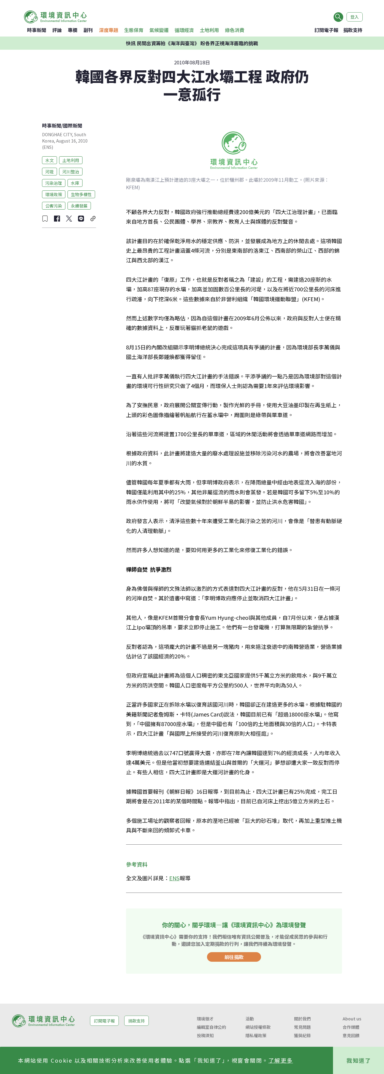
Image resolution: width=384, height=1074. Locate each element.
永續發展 (79, 205)
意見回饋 (351, 1035)
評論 (57, 30)
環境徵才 (205, 1019)
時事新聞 (36, 30)
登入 (354, 17)
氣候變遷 (159, 30)
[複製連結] (93, 219)
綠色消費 (234, 30)
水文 (49, 160)
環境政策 (53, 194)
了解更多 (280, 1060)
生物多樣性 (81, 194)
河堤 (49, 171)
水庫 (75, 183)
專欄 (72, 30)
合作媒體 (351, 1027)
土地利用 (209, 30)
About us (352, 1019)
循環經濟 (184, 30)
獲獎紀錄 (302, 1035)
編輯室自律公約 (211, 1027)
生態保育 (133, 30)
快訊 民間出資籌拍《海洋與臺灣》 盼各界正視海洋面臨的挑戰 (192, 43)
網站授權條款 (258, 1027)
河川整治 (70, 171)
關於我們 (302, 1019)
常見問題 (302, 1027)
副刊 (88, 30)
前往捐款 (234, 957)
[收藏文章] (45, 219)
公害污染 (53, 205)
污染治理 (53, 183)
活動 (249, 1019)
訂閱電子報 (326, 30)
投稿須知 (205, 1035)
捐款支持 (352, 30)
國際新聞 (72, 125)
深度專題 (108, 30)
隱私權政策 (255, 1035)
